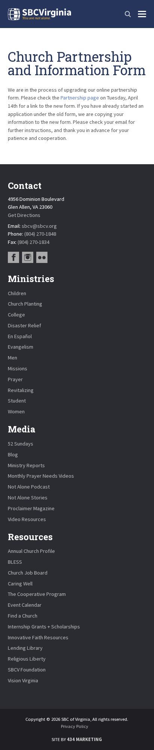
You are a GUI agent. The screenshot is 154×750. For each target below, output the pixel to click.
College (16, 314)
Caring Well (20, 583)
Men (12, 357)
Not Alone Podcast (29, 486)
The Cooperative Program (37, 594)
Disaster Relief (24, 325)
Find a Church (22, 615)
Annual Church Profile (31, 551)
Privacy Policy (74, 726)
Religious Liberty (27, 658)
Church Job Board (27, 572)
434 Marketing (84, 739)
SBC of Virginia (39, 14)
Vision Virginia (23, 680)
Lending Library (25, 648)
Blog (13, 454)
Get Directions (24, 215)
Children (17, 293)
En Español (20, 336)
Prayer (15, 379)
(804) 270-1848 (40, 233)
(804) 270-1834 (33, 242)
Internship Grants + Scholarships (44, 626)
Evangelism (20, 346)
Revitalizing (21, 390)
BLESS (15, 561)
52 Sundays (20, 443)
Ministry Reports (26, 465)
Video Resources (27, 519)
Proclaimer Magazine (31, 508)
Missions (17, 368)
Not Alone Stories (27, 497)
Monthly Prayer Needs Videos (41, 475)
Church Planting (25, 303)
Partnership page (80, 97)
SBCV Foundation (27, 669)
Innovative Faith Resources (38, 637)
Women (16, 411)
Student (17, 400)
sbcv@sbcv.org (39, 226)
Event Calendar (24, 604)
